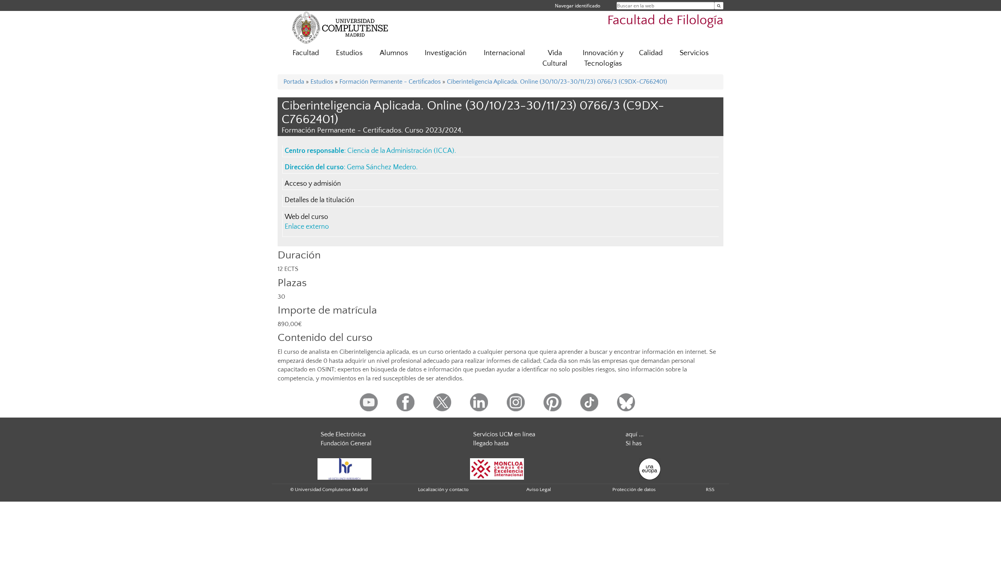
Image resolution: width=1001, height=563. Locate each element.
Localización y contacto (443, 489)
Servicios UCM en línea (504, 434)
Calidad (651, 53)
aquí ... (635, 434)
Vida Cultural (554, 58)
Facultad (305, 53)
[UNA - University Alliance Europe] (649, 468)
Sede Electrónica (343, 434)
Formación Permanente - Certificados (390, 81)
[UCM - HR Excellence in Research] (344, 468)
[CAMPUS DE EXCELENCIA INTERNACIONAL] (497, 468)
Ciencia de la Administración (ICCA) (400, 151)
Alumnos (394, 53)
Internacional (504, 53)
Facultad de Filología (665, 20)
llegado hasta (491, 443)
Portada (293, 81)
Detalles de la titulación (319, 200)
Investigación (445, 53)
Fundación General (346, 443)
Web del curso (306, 217)
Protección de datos (634, 489)
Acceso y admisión (313, 184)
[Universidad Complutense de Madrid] (340, 27)
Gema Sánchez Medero (381, 167)
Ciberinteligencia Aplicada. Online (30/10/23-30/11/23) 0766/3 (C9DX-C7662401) (557, 81)
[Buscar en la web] (718, 5)
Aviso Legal (538, 489)
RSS (710, 489)
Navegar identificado (577, 5)
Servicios (694, 53)
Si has (634, 443)
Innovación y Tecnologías (603, 58)
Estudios (349, 53)
